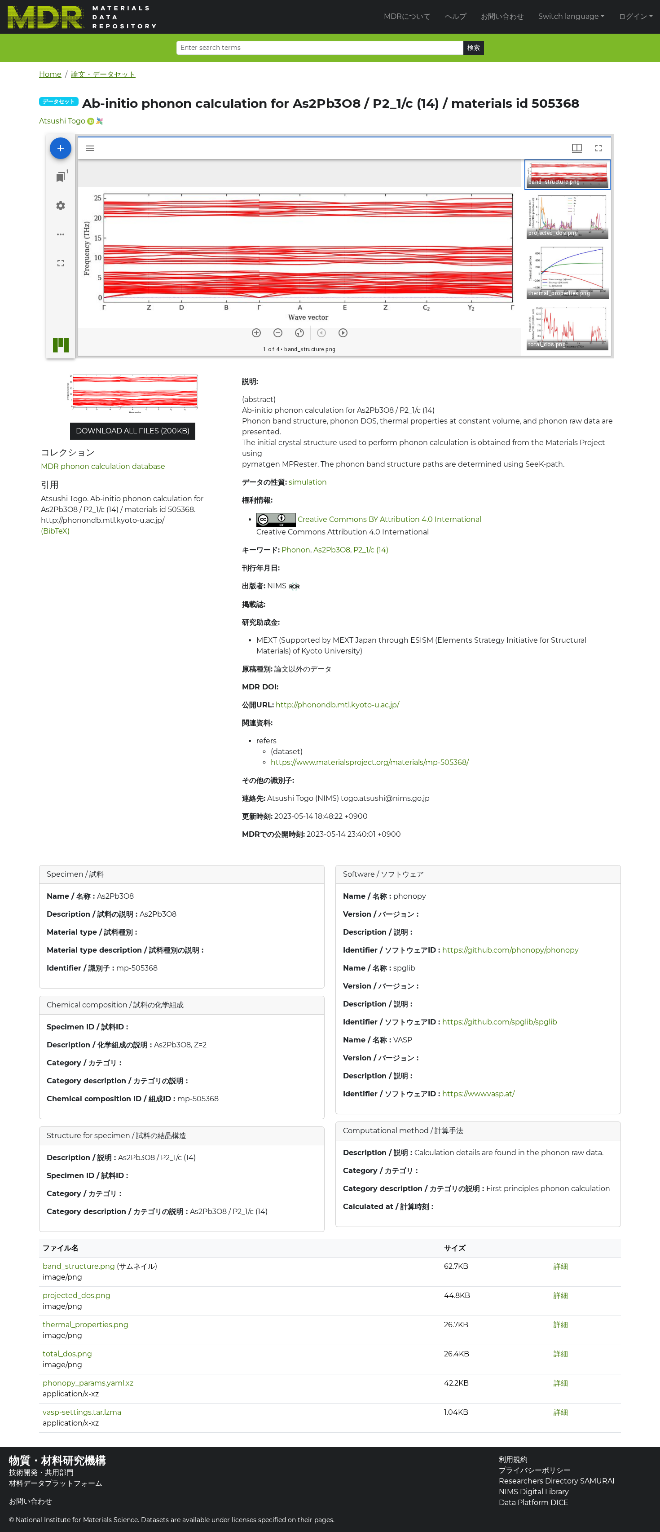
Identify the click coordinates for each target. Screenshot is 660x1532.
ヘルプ (455, 16)
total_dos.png (67, 1354)
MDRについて (407, 16)
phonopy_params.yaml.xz (88, 1383)
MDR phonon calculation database (103, 466)
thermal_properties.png (85, 1324)
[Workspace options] (60, 234)
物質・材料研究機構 (57, 1460)
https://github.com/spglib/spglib (499, 1022)
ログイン (633, 16)
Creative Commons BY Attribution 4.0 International (389, 519)
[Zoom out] (278, 333)
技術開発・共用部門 (41, 1472)
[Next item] (343, 333)
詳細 (561, 1266)
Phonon (296, 550)
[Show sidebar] (90, 148)
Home (50, 74)
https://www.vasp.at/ (478, 1094)
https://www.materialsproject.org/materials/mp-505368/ (370, 762)
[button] (567, 175)
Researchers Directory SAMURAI (557, 1481)
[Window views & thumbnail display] (577, 148)
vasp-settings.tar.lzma (82, 1412)
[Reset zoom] (299, 333)
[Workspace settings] (60, 205)
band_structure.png (79, 1266)
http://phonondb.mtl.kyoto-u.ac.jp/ (337, 705)
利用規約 (513, 1459)
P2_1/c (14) (370, 550)
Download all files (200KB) (132, 431)
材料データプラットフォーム (55, 1483)
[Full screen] (60, 263)
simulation (308, 482)
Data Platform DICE (533, 1502)
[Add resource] (60, 148)
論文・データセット (103, 74)
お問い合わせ (502, 16)
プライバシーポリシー (535, 1470)
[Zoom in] (256, 333)
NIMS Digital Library (534, 1492)
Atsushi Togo (62, 121)
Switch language (568, 16)
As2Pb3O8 (331, 550)
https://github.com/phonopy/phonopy (510, 950)
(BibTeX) (55, 531)
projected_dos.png (76, 1295)
